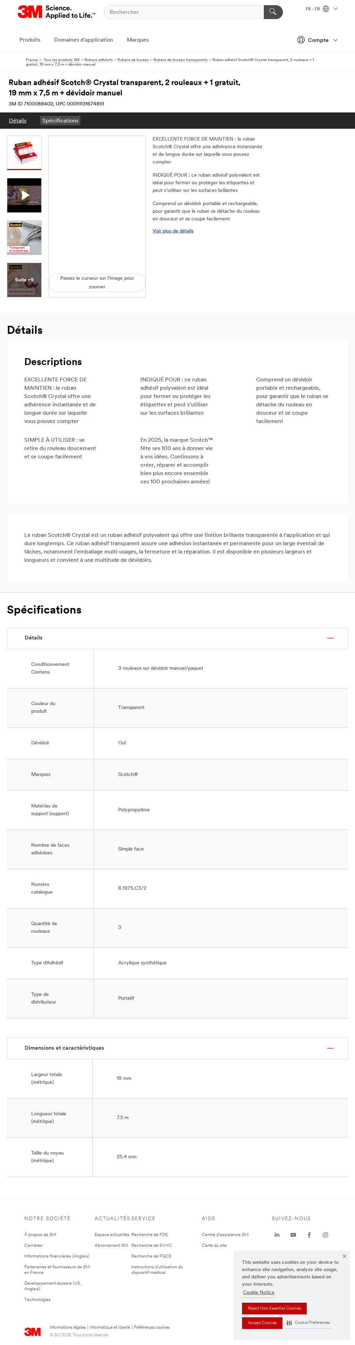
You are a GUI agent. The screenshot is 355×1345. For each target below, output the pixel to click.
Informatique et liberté (110, 1328)
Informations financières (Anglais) (56, 1256)
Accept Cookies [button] (262, 1323)
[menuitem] (17, 120)
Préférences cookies (152, 1328)
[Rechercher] (273, 12)
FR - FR (313, 9)
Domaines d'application (83, 40)
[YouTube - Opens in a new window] (293, 1235)
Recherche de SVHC (151, 1245)
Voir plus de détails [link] (173, 231)
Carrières (33, 1245)
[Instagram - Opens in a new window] (325, 1235)
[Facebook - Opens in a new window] (309, 1235)
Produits (29, 40)
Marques (138, 40)
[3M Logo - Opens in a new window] (57, 12)
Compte (318, 40)
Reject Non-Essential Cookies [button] (274, 1308)
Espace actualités (112, 1235)
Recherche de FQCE (151, 1256)
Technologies (37, 1299)
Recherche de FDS (149, 1235)
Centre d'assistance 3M (225, 1235)
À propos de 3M (40, 1235)
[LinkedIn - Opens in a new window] (277, 1235)
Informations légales (68, 1328)
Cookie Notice (259, 1292)
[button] (308, 1323)
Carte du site (214, 1245)
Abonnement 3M (111, 1245)
